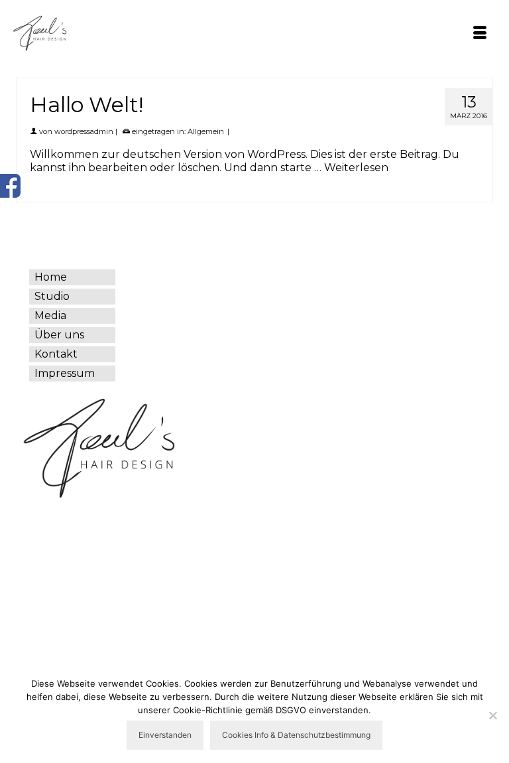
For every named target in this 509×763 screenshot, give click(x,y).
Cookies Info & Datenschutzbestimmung (296, 735)
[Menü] (479, 34)
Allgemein (206, 131)
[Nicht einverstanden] (492, 715)
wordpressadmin (83, 131)
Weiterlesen (356, 167)
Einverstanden (165, 735)
